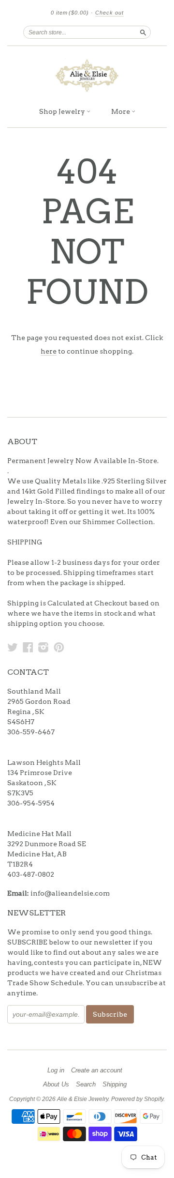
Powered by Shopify (137, 1099)
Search (86, 1084)
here (49, 351)
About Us (56, 1084)
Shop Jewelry (63, 111)
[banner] (87, 74)
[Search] (143, 32)
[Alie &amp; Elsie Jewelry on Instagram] (43, 647)
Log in (55, 1070)
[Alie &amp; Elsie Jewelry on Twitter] (12, 647)
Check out (109, 13)
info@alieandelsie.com (70, 893)
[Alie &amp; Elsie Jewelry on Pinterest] (59, 647)
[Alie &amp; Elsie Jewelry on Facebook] (28, 647)
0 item (70, 13)
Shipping (114, 1084)
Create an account (96, 1070)
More (121, 111)
